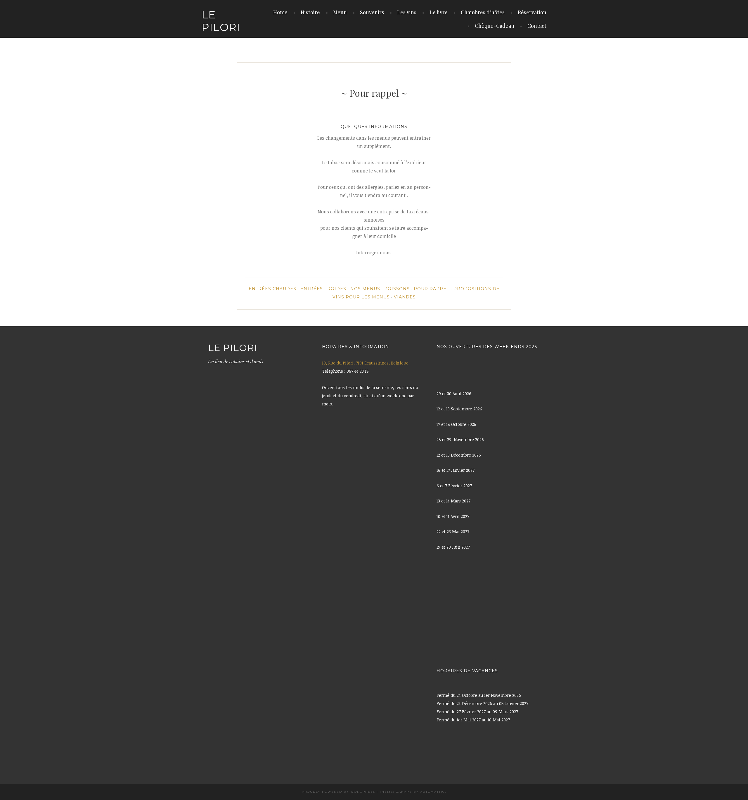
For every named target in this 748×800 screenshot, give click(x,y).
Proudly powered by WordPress (338, 792)
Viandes (405, 297)
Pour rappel (431, 288)
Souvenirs (372, 12)
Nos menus (365, 288)
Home (280, 12)
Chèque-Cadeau (494, 25)
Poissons (397, 288)
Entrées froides (323, 288)
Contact (536, 25)
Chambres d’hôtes (483, 12)
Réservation (532, 12)
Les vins (406, 12)
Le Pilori (221, 21)
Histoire (310, 12)
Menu (340, 12)
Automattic (432, 792)
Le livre (439, 12)
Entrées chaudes (272, 288)
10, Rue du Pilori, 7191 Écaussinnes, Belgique (365, 363)
